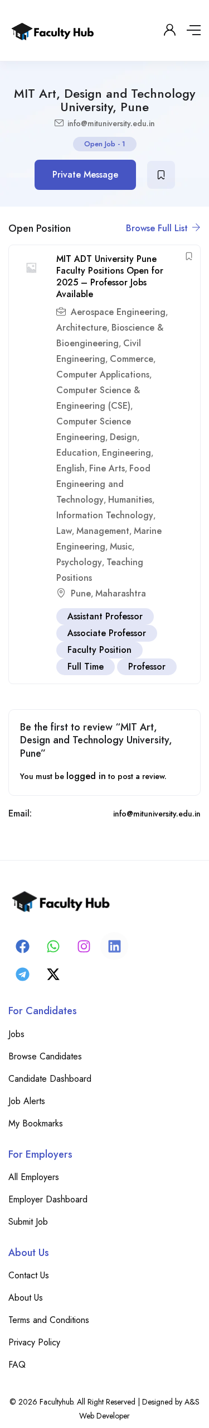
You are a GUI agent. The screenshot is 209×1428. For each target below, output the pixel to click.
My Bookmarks (35, 1123)
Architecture (81, 327)
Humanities (130, 499)
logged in (86, 776)
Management (102, 530)
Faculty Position (99, 649)
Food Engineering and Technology (103, 484)
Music (121, 546)
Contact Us (28, 1275)
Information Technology (104, 515)
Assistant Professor (105, 616)
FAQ (17, 1364)
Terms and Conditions (48, 1320)
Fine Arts (107, 468)
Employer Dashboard (48, 1199)
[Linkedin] (114, 946)
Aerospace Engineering (118, 311)
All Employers (33, 1177)
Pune (81, 593)
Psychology (79, 562)
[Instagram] (84, 946)
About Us (25, 1297)
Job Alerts (26, 1101)
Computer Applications (102, 374)
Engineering (126, 452)
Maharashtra (120, 593)
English (70, 468)
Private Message (85, 174)
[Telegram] (22, 974)
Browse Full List (158, 228)
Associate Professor (106, 633)
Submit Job (28, 1221)
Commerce (131, 358)
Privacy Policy (34, 1342)
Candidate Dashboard (49, 1078)
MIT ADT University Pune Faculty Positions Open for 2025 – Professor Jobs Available (109, 276)
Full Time (85, 666)
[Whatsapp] (53, 946)
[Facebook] (22, 946)
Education (77, 452)
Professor (147, 666)
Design (123, 437)
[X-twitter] (53, 974)
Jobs (16, 1034)
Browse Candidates (45, 1056)
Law (64, 530)
